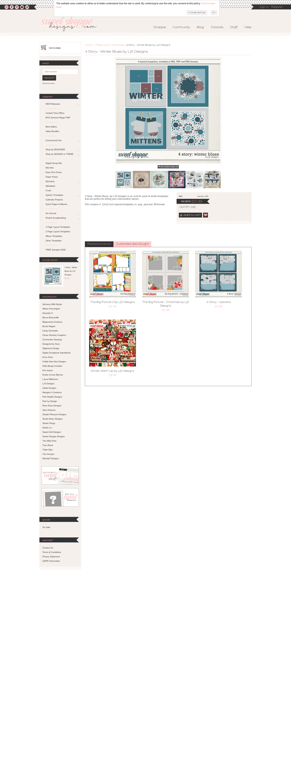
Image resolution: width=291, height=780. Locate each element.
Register (277, 7)
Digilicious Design (50, 348)
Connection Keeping (52, 339)
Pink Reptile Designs (52, 397)
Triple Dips (47, 449)
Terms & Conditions (51, 552)
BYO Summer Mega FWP (58, 117)
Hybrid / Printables (54, 195)
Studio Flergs (48, 423)
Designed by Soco (51, 344)
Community (181, 27)
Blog (200, 27)
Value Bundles (52, 131)
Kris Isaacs (47, 370)
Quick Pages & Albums (56, 204)
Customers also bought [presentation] (132, 244)
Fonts (48, 190)
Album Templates (54, 236)
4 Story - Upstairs (218, 302)
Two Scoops (48, 454)
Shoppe (159, 27)
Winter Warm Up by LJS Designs (112, 371)
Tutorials (217, 27)
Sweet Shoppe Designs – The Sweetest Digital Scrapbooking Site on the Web (71, 23)
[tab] (99, 244)
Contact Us (47, 548)
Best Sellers (51, 126)
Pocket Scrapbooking (56, 218)
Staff (234, 27)
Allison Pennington (51, 308)
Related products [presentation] (99, 244)
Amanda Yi (47, 313)
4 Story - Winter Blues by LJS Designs (71, 271)
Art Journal (51, 213)
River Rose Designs (51, 405)
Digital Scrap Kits (54, 163)
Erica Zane (47, 357)
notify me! (185, 207)
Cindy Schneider (50, 330)
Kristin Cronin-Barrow (52, 375)
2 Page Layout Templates (58, 231)
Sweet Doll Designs (51, 432)
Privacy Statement (51, 556)
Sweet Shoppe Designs (53, 436)
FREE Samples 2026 (56, 250)
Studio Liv (47, 427)
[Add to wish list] (205, 215)
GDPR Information (51, 561)
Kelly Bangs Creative (52, 366)
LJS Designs (48, 383)
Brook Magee (48, 326)
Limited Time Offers (55, 113)
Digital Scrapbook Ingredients (56, 352)
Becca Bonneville (50, 317)
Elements (50, 181)
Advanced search (48, 83)
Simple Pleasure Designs (54, 414)
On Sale (46, 527)
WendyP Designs (50, 458)
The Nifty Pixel (49, 441)
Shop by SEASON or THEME (59, 154)
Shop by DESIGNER (55, 149)
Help (248, 27)
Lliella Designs (49, 388)
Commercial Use (54, 140)
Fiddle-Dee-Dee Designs (54, 361)
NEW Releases (53, 104)
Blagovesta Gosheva (52, 322)
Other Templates (54, 240)
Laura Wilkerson (50, 379)
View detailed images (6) (169, 167)
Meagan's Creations (52, 392)
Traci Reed (47, 445)
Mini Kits (50, 167)
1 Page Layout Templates (109, 45)
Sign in (264, 7)
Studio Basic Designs (52, 419)
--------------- (51, 108)
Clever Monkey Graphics (54, 335)
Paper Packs (52, 177)
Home (88, 45)
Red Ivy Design (49, 401)
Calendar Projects (54, 199)
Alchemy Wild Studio (52, 304)
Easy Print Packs (54, 172)
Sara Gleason (49, 410)
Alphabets (50, 186)
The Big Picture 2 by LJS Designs (112, 302)
